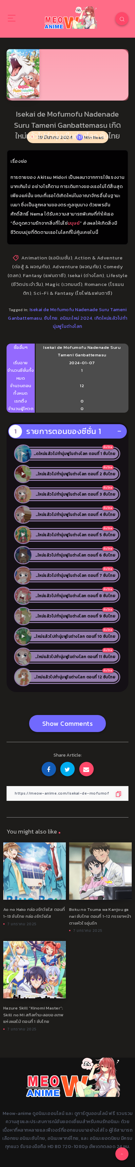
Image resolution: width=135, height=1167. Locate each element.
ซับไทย (51, 318)
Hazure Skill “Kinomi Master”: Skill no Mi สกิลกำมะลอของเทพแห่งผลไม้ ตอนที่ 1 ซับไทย (33, 1015)
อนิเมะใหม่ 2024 (76, 318)
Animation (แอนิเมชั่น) (46, 257)
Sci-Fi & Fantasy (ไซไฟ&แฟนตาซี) (72, 293)
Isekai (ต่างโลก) (86, 275)
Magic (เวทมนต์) (63, 284)
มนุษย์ (74, 223)
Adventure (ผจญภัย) (76, 266)
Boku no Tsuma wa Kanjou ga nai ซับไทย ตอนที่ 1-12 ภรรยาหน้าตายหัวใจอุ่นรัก (100, 916)
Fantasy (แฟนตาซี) (44, 275)
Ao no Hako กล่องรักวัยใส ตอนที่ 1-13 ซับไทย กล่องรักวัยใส (34, 912)
